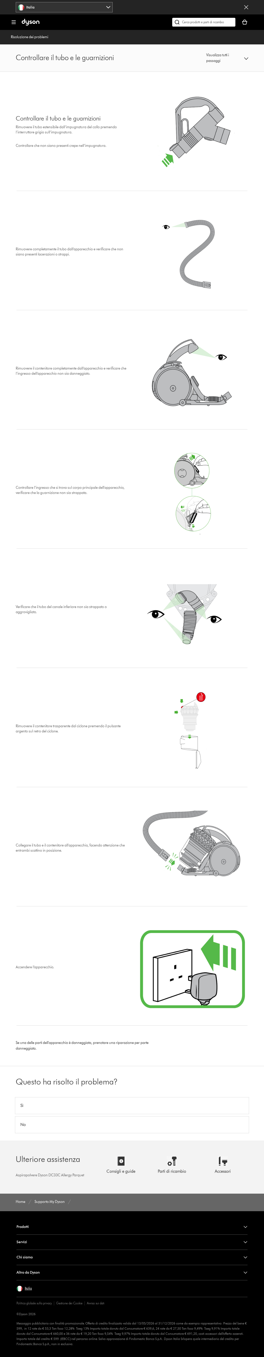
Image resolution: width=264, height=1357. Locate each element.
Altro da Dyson (28, 1272)
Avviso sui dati (95, 1303)
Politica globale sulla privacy (34, 1303)
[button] (227, 58)
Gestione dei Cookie (69, 1303)
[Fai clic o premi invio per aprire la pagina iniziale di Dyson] (30, 24)
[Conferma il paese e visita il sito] (246, 7)
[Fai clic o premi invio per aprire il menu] (13, 22)
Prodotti (22, 1227)
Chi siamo (24, 1257)
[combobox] (64, 7)
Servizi (21, 1242)
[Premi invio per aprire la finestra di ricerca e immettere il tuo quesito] (203, 22)
